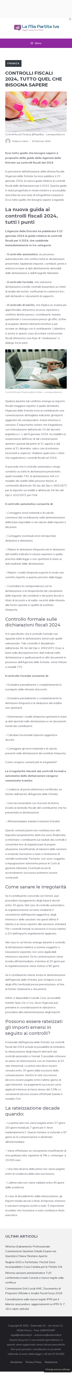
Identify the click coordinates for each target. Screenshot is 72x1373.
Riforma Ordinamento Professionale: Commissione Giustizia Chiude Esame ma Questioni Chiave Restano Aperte (30, 1251)
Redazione (51, 1362)
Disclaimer (16, 1362)
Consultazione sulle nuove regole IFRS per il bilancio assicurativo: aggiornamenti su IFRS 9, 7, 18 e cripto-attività (35, 1303)
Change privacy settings (57, 1369)
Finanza (13, 63)
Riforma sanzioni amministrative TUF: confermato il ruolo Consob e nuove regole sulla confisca (34, 1277)
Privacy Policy (33, 1362)
